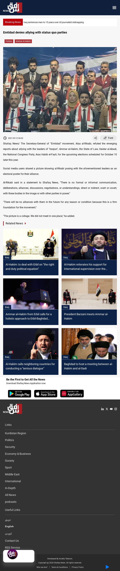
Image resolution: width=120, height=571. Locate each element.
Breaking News (13, 22)
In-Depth (10, 488)
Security (10, 447)
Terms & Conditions (59, 567)
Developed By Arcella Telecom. (60, 559)
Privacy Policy (78, 567)
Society (9, 460)
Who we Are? (42, 567)
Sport (8, 467)
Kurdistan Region (15, 433)
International (13, 481)
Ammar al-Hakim (23, 41)
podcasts (10, 501)
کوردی (8, 534)
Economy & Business (18, 453)
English (9, 527)
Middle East (12, 474)
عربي (8, 520)
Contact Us (12, 540)
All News (10, 495)
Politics (9, 41)
